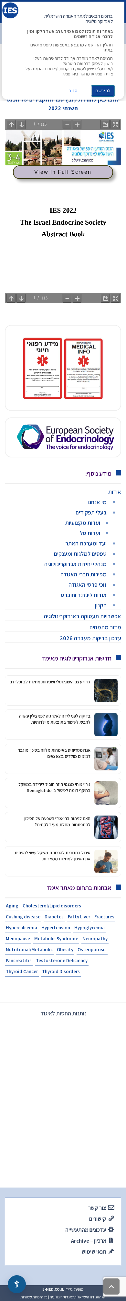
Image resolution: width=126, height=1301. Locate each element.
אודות (114, 491)
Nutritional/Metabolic (29, 949)
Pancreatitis (19, 960)
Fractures (104, 917)
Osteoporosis (92, 949)
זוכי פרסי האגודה (87, 584)
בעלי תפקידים (91, 512)
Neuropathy (95, 938)
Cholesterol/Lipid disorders (52, 906)
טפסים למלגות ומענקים (80, 553)
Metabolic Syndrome (56, 938)
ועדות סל (90, 533)
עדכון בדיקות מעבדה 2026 (90, 638)
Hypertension (55, 927)
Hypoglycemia (89, 927)
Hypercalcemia (21, 927)
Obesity (65, 949)
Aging (12, 906)
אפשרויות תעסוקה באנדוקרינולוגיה (82, 616)
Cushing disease (23, 917)
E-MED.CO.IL (53, 1289)
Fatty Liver (79, 917)
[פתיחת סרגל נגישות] (17, 1284)
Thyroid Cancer (22, 971)
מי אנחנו (97, 502)
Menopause (18, 938)
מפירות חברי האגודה (83, 574)
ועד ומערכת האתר (86, 543)
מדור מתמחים (105, 627)
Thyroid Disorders (61, 971)
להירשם (102, 90)
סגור (73, 90)
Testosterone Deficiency (62, 960)
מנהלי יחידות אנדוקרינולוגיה (75, 564)
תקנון (101, 605)
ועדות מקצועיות (82, 522)
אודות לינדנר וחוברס (84, 595)
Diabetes (54, 917)
